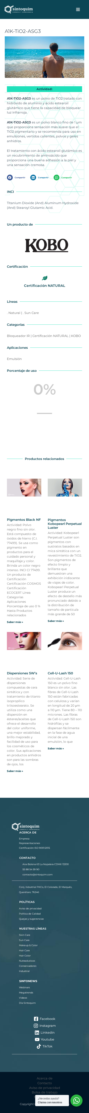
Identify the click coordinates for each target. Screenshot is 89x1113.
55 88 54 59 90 (30, 869)
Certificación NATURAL (44, 286)
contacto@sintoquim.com (37, 874)
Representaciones (29, 843)
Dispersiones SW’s (22, 673)
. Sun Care (31, 313)
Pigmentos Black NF (24, 520)
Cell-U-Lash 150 (60, 673)
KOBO (76, 336)
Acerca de (44, 1078)
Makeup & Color (28, 945)
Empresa (24, 838)
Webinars (24, 987)
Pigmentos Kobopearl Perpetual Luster (65, 524)
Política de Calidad (30, 913)
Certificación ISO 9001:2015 (34, 847)
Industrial (24, 971)
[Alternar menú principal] (78, 9)
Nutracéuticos (27, 960)
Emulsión (14, 359)
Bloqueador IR (18, 336)
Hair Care (24, 950)
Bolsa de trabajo (44, 1092)
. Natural (13, 313)
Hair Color (25, 955)
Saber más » (15, 622)
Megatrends (26, 992)
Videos (23, 997)
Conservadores (27, 965)
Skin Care (24, 934)
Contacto (44, 1083)
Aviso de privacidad (30, 908)
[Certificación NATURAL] (44, 278)
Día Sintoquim (27, 1002)
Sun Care (24, 940)
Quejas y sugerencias (31, 918)
